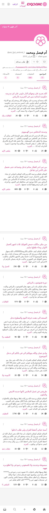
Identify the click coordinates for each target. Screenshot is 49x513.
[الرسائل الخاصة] (4, 509)
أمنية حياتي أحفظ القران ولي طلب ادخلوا (29, 429)
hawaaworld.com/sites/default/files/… (30, 67)
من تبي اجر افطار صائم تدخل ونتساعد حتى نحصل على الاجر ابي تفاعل (25, 169)
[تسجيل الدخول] (24, 509)
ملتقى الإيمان (5, 151)
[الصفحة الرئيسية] (37, 4)
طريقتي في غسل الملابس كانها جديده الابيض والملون (28, 393)
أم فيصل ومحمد (34, 88)
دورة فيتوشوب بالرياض (37, 282)
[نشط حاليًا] (34, 509)
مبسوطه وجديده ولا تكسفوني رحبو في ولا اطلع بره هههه (25, 467)
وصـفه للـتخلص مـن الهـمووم (34, 131)
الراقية (15, 4)
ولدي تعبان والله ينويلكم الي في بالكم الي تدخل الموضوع (26, 355)
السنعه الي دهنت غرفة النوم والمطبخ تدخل (28, 317)
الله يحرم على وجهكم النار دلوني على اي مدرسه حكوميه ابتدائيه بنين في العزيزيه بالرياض (26, 95)
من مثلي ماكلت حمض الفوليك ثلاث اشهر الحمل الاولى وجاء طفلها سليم (26, 246)
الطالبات (5, 301)
